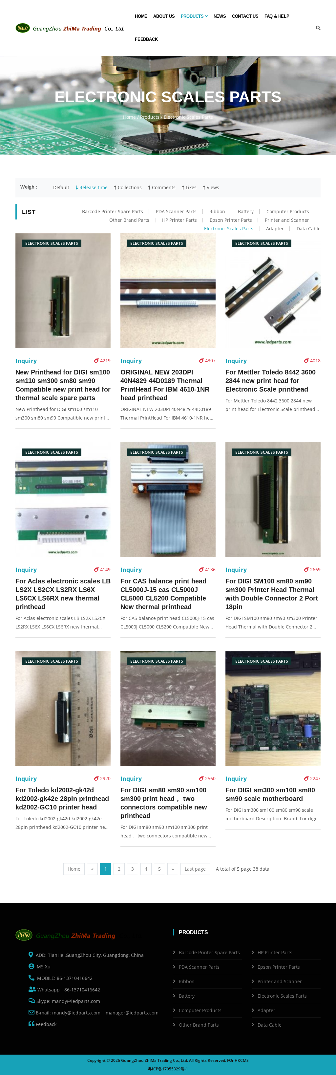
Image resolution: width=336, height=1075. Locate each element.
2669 (315, 569)
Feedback (146, 39)
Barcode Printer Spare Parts (112, 211)
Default (61, 187)
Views (212, 187)
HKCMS (242, 1060)
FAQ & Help (276, 16)
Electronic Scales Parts (228, 228)
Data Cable (309, 228)
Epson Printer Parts (231, 220)
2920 (105, 778)
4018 (315, 360)
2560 (210, 778)
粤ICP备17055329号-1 (168, 1069)
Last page (195, 869)
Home (141, 16)
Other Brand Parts (129, 220)
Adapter (275, 228)
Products (193, 16)
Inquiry (26, 361)
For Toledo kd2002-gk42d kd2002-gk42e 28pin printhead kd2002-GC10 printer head (62, 798)
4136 (210, 569)
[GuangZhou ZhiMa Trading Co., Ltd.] (71, 28)
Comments (163, 187)
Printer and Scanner (287, 220)
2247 (315, 778)
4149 (105, 569)
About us (164, 16)
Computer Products (287, 211)
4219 (105, 360)
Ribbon (217, 211)
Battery (246, 211)
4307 (210, 360)
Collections (129, 187)
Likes (190, 187)
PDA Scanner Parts (176, 211)
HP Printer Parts (179, 220)
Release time (93, 187)
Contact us (245, 16)
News (220, 16)
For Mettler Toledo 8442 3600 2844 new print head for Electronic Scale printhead (270, 381)
